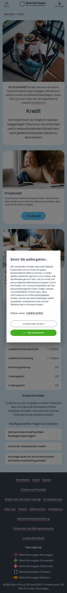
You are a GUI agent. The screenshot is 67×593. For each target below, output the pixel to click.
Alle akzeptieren (35, 333)
